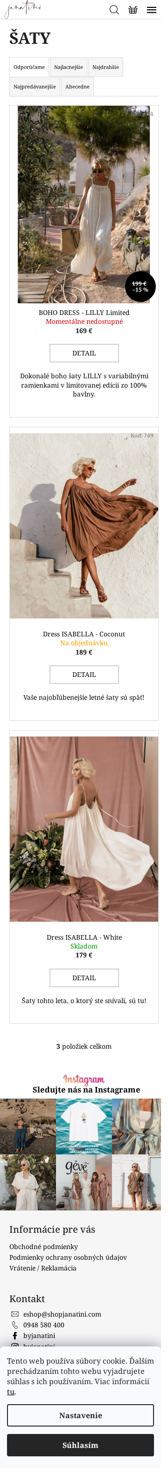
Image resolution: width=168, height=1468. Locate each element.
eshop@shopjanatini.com (62, 1281)
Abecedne (77, 86)
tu (10, 1391)
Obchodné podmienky (43, 1213)
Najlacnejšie (68, 66)
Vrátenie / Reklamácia (43, 1235)
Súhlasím (80, 1445)
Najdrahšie (105, 66)
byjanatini (39, 1302)
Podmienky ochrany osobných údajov (68, 1224)
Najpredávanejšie (35, 86)
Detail (80, 343)
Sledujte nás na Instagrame (83, 1062)
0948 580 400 (43, 1292)
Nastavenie (80, 1415)
